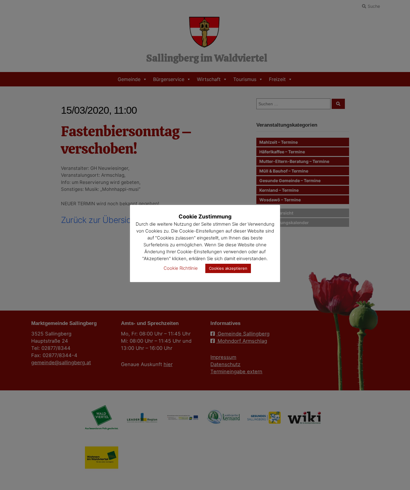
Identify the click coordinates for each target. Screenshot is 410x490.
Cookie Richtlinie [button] (181, 268)
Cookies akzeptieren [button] (228, 268)
